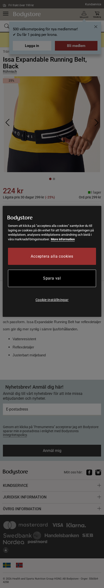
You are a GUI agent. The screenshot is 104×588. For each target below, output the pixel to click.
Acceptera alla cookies (52, 256)
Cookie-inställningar (52, 300)
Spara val (52, 278)
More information (63, 239)
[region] (52, 261)
